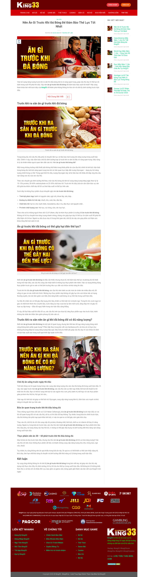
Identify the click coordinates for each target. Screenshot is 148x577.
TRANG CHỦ (25, 13)
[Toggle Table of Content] (66, 97)
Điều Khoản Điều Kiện (55, 539)
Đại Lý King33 (20, 554)
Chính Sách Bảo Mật (54, 535)
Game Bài (82, 547)
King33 (110, 538)
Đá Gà (80, 539)
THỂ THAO (62, 13)
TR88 (120, 556)
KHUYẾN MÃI (100, 13)
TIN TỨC (124, 13)
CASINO (72, 13)
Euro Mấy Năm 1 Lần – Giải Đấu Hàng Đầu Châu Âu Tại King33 (122, 66)
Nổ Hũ (80, 558)
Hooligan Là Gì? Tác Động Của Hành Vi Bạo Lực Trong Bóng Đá (121, 78)
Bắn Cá (81, 554)
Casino (81, 550)
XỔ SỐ (42, 13)
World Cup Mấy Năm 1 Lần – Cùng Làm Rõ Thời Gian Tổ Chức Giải (122, 54)
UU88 (109, 559)
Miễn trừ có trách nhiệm (56, 550)
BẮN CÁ (81, 13)
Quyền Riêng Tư (52, 547)
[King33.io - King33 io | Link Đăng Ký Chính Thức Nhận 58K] (28, 4)
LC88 (115, 556)
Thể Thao (82, 543)
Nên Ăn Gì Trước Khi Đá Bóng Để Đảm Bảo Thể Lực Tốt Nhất (122, 29)
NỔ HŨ (89, 13)
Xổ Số (80, 535)
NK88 (131, 556)
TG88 (125, 556)
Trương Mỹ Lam (67, 33)
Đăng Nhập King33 (22, 539)
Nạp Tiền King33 (21, 543)
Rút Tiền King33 (21, 547)
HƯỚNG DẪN (113, 13)
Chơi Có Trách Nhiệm (54, 543)
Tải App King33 (21, 550)
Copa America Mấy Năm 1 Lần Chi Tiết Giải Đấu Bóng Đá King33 (121, 41)
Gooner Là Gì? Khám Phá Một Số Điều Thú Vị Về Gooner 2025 (122, 91)
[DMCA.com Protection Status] (114, 564)
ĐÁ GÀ (34, 13)
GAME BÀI (51, 13)
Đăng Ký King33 (21, 535)
